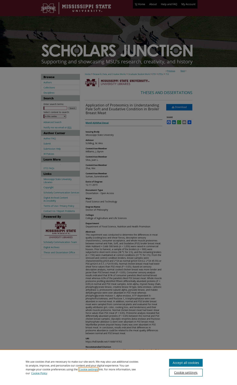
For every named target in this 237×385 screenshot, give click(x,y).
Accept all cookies (186, 363)
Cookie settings (88, 369)
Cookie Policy (39, 373)
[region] (118, 367)
